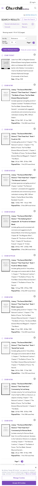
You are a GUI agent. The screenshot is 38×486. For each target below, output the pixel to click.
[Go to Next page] (34, 43)
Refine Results (31, 15)
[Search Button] (35, 8)
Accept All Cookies (19, 483)
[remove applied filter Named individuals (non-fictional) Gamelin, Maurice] (33, 24)
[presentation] (5, 70)
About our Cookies (31, 474)
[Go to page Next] (22, 461)
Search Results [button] (10, 19)
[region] (19, 475)
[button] (2, 55)
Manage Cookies (19, 478)
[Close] (36, 467)
